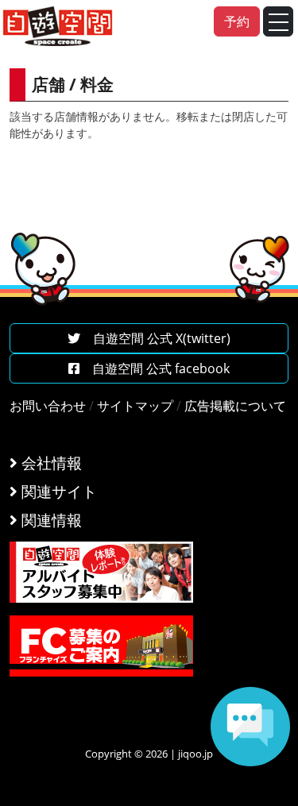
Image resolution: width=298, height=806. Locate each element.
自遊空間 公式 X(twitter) (155, 338)
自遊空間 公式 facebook (154, 368)
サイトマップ (135, 406)
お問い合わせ (48, 406)
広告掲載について (235, 406)
